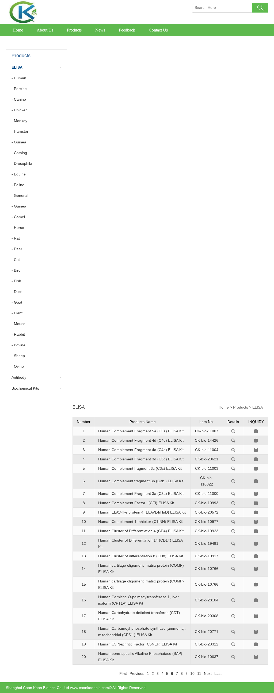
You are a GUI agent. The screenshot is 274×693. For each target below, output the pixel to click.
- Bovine (18, 345)
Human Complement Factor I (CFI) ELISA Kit (136, 503)
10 (192, 673)
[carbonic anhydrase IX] (233, 432)
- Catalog (19, 153)
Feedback (127, 30)
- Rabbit (18, 334)
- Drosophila (22, 163)
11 (199, 673)
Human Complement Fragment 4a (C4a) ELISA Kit (141, 450)
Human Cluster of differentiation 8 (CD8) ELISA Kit (140, 556)
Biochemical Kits (25, 388)
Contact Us (158, 30)
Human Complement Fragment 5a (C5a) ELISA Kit (141, 431)
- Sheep (18, 356)
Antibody (19, 377)
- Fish (16, 281)
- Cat (16, 259)
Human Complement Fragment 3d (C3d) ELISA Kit (141, 459)
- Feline (18, 185)
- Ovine (18, 366)
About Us (45, 30)
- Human (19, 78)
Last (218, 673)
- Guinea (19, 142)
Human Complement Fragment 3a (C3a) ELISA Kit (141, 493)
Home (18, 30)
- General (20, 195)
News (100, 30)
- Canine (19, 99)
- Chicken (20, 110)
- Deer (17, 249)
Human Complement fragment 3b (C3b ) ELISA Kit (140, 481)
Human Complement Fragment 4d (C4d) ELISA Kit (141, 440)
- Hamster (20, 131)
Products (74, 30)
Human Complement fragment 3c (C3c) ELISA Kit (140, 468)
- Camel (18, 217)
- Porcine (19, 89)
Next (208, 673)
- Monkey (19, 121)
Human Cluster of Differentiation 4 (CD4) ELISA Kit (141, 531)
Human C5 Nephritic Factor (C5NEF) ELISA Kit (137, 644)
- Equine (19, 174)
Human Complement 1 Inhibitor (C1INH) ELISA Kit (140, 521)
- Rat (16, 238)
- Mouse (18, 324)
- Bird (16, 270)
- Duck (17, 291)
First (123, 673)
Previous (137, 673)
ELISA (17, 67)
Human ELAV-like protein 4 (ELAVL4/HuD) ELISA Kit (142, 512)
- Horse (18, 227)
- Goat (17, 302)
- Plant (17, 313)
